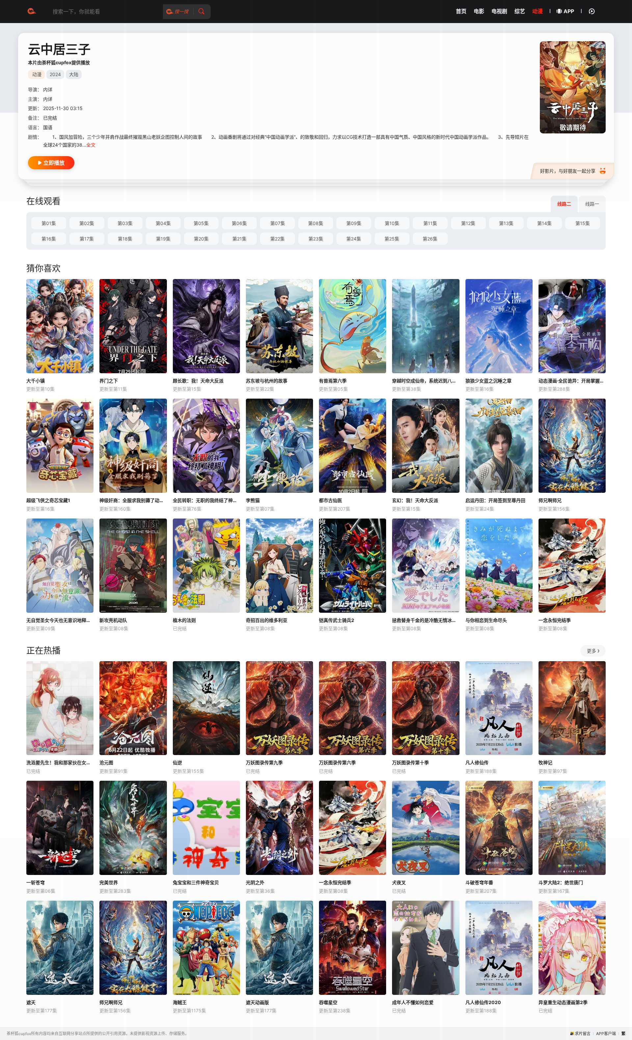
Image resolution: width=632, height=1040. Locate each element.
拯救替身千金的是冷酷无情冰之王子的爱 (425, 620)
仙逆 (177, 762)
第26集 (430, 238)
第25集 (391, 238)
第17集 (87, 238)
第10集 (392, 223)
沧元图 (106, 762)
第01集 (48, 223)
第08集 (315, 223)
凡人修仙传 (476, 762)
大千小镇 (35, 380)
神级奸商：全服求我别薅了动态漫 (133, 500)
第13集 (506, 223)
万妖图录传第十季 (410, 762)
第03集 (125, 223)
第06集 (239, 223)
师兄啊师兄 (550, 500)
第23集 (315, 238)
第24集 (353, 238)
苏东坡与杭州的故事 (266, 380)
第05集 (201, 223)
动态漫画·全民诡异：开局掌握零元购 (572, 380)
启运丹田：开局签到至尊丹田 (495, 500)
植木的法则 (184, 620)
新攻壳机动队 (113, 620)
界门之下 (108, 380)
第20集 (201, 238)
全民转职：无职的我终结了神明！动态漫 (206, 500)
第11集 (430, 223)
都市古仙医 (330, 500)
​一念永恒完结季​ (555, 620)
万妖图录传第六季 (337, 762)
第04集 (163, 223)
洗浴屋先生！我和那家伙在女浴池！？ (59, 762)
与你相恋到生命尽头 (486, 620)
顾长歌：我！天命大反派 (198, 380)
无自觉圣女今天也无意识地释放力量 (59, 620)
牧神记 (545, 762)
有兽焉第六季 (333, 380)
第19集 (163, 238)
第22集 (277, 238)
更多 (591, 651)
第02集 (86, 223)
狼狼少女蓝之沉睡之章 (488, 380)
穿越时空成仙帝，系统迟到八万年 (425, 380)
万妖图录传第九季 (264, 762)
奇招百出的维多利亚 (266, 620)
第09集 (353, 223)
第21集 (239, 238)
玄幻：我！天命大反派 (415, 500)
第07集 (277, 223)
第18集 (125, 238)
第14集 (544, 223)
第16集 (48, 238)
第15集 (582, 223)
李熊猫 (253, 500)
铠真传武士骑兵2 (336, 620)
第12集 (468, 223)
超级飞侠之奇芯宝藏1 (48, 500)
